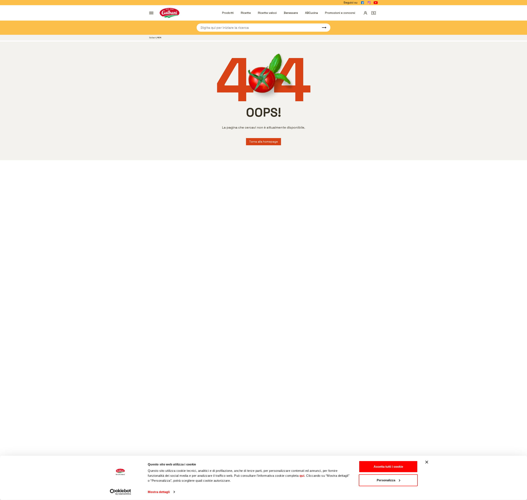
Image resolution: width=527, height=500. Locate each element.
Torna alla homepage (263, 141)
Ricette (246, 13)
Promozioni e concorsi (340, 13)
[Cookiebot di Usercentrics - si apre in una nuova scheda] (121, 492)
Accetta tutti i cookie (388, 466)
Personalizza (386, 480)
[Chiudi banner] (426, 462)
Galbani (152, 37)
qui (302, 475)
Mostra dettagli (159, 492)
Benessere (291, 13)
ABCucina (311, 13)
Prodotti (228, 13)
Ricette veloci (267, 13)
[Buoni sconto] (374, 13)
